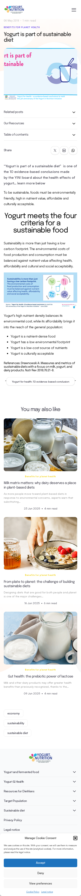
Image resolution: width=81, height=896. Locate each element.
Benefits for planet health (22, 27)
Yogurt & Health (14, 781)
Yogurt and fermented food (21, 772)
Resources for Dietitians (19, 791)
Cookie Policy (32, 891)
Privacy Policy (13, 820)
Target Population (15, 801)
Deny (40, 873)
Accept (40, 863)
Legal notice (47, 891)
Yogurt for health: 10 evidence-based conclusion (40, 381)
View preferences (40, 883)
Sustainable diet (14, 810)
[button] (75, 838)
